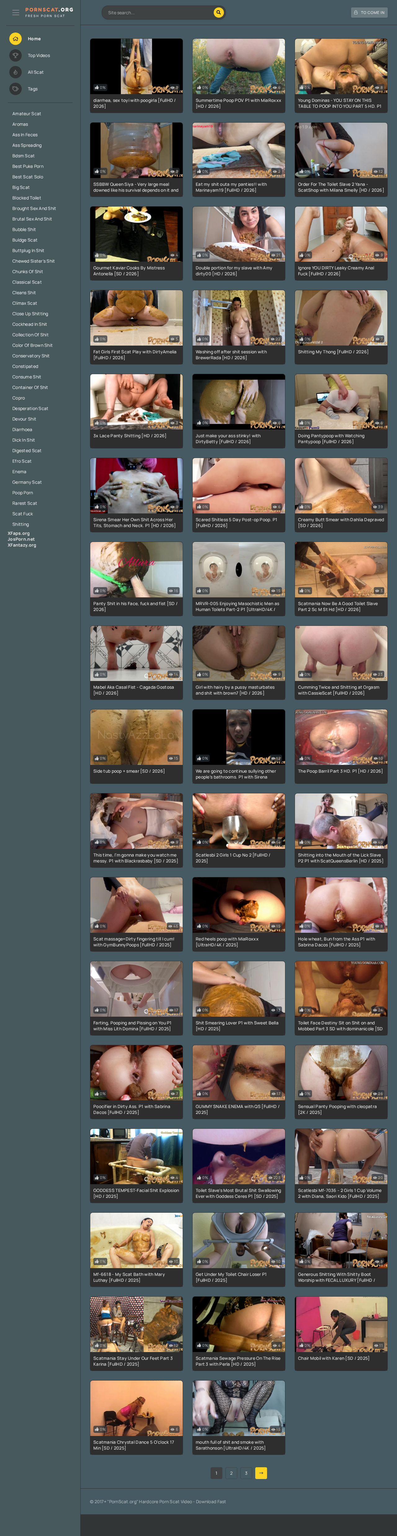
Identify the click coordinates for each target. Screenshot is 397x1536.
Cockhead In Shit (29, 324)
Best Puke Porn (27, 166)
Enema (19, 471)
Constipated (25, 366)
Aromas (20, 124)
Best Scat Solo (27, 177)
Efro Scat (22, 461)
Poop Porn (22, 492)
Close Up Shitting (30, 313)
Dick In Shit (23, 440)
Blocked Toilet (26, 198)
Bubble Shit (24, 229)
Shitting (20, 524)
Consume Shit (26, 377)
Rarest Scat (24, 503)
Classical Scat (27, 282)
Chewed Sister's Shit (33, 261)
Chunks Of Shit (27, 271)
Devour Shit (24, 419)
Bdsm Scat (23, 156)
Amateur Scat (26, 113)
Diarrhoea (22, 429)
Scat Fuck (22, 514)
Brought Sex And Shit (34, 208)
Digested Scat (27, 450)
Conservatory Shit (31, 356)
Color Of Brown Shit (32, 345)
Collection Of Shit (30, 335)
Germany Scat (27, 482)
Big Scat (21, 187)
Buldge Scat (25, 240)
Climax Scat (24, 303)
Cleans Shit (24, 292)
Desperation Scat (30, 408)
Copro (18, 398)
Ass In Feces (25, 134)
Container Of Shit (30, 387)
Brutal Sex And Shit (32, 219)
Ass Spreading (27, 145)
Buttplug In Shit (28, 250)
